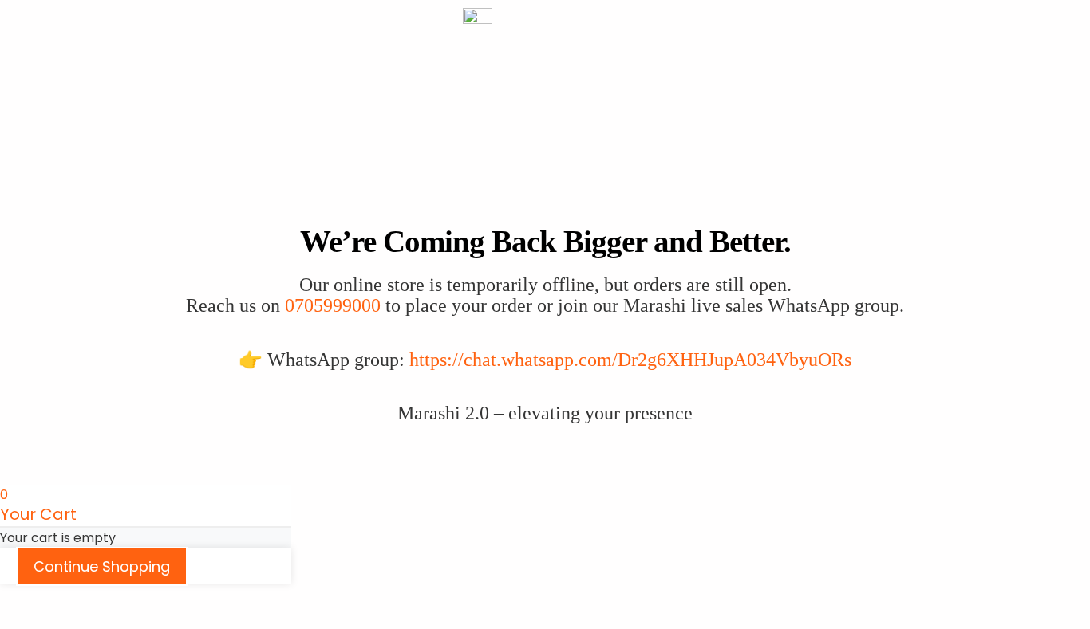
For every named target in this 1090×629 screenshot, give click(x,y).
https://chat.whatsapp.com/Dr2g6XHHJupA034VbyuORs (630, 359)
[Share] (86, 599)
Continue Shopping (102, 566)
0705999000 (333, 305)
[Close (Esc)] (121, 599)
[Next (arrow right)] (51, 621)
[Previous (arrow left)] (16, 621)
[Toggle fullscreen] (51, 599)
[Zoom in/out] (16, 599)
